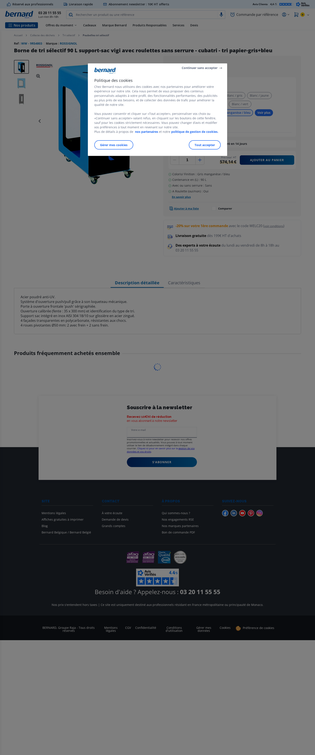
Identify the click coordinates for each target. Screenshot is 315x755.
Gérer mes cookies (114, 145)
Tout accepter (205, 145)
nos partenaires (146, 132)
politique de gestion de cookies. (194, 132)
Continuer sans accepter (200, 68)
